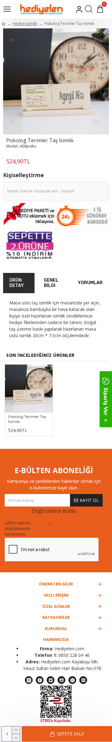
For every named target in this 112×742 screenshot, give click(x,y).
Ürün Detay (16, 283)
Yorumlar (90, 282)
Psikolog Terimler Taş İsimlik (27, 419)
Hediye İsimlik (25, 23)
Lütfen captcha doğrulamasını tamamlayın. (17, 528)
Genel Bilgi (51, 283)
